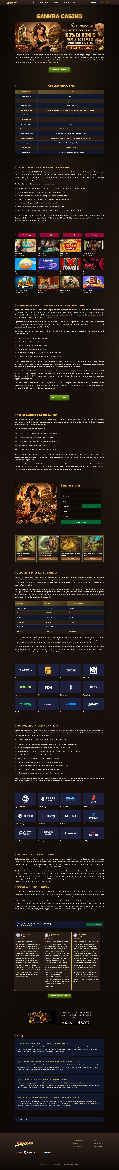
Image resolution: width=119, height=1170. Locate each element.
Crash (71, 235)
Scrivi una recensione (94, 924)
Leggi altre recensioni (59, 995)
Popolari (25, 235)
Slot (93, 235)
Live (48, 235)
